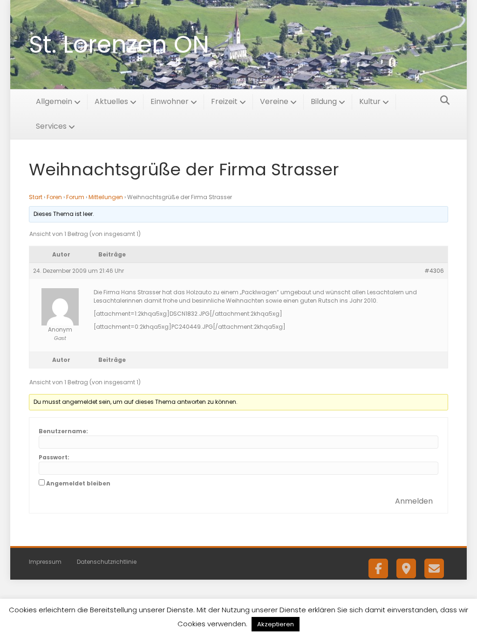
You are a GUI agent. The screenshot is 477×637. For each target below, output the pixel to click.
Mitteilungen (106, 197)
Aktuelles (111, 101)
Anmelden (414, 501)
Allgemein (54, 101)
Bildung (324, 101)
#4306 (434, 271)
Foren (54, 197)
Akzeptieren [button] (275, 624)
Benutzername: (63, 431)
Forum (75, 197)
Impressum (45, 562)
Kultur (370, 101)
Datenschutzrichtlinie (106, 562)
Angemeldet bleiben (78, 483)
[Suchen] (442, 100)
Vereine (274, 101)
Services (51, 126)
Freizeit (224, 101)
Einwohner (169, 101)
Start (35, 197)
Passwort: (54, 457)
